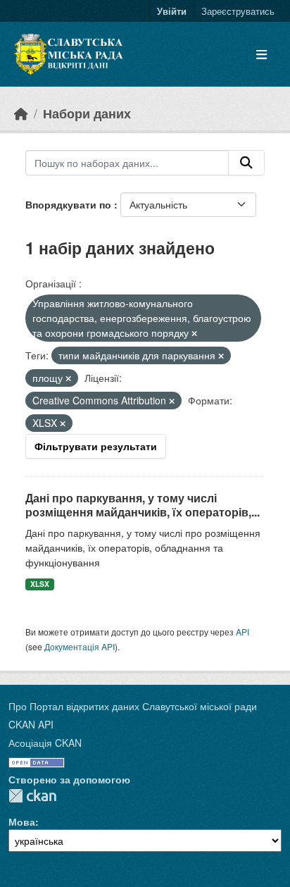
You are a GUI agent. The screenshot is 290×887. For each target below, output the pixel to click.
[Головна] (21, 113)
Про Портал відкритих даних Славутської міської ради (132, 706)
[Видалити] (194, 333)
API (242, 632)
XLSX (39, 583)
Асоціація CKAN (45, 743)
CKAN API (30, 724)
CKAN (32, 795)
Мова (21, 821)
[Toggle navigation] (261, 54)
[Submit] (246, 162)
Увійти (172, 11)
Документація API (79, 646)
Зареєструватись (238, 11)
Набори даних (87, 113)
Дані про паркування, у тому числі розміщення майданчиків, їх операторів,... (142, 505)
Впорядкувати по (69, 204)
